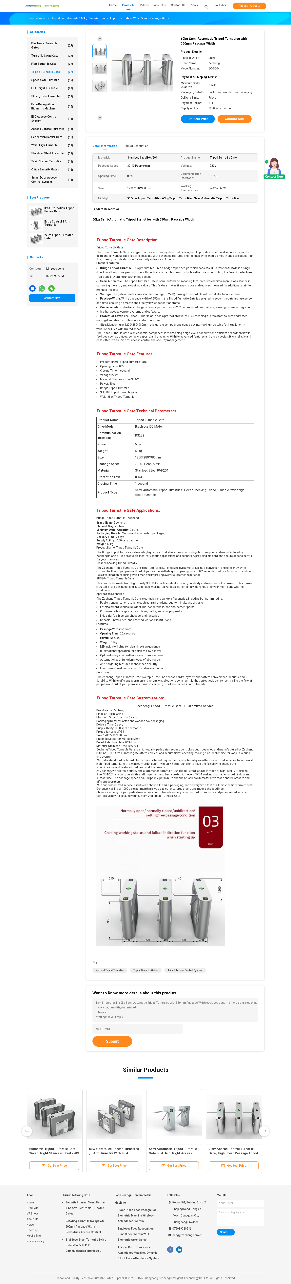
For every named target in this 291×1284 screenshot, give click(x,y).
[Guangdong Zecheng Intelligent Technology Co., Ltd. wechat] (51, 287)
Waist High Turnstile (52, 145)
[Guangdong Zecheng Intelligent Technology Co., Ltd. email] (32, 287)
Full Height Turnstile (52, 88)
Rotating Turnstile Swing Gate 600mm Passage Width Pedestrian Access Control (85, 1226)
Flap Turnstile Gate (52, 64)
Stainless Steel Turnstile (52, 153)
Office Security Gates (52, 169)
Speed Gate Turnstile (52, 80)
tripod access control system (185, 970)
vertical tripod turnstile (110, 970)
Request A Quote (249, 5)
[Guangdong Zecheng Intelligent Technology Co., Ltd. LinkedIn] (179, 1249)
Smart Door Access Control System (52, 179)
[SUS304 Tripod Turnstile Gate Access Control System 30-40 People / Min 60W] (54, 1117)
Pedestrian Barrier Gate (52, 137)
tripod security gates (145, 970)
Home (30, 1202)
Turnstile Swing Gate (52, 55)
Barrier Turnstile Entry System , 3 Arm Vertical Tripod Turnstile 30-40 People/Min (113, 1153)
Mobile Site (34, 1235)
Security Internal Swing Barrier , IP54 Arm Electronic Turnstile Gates (86, 1208)
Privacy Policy (35, 1241)
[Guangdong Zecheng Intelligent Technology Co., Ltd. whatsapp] (42, 287)
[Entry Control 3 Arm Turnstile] (36, 225)
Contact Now (52, 298)
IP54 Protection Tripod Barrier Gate (59, 209)
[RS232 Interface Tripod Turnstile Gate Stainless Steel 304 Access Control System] (174, 1117)
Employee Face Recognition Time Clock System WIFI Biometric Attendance (136, 1234)
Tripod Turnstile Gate (52, 72)
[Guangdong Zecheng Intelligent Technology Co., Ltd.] (42, 6)
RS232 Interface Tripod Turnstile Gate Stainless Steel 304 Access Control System (172, 1153)
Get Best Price (197, 119)
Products (33, 1208)
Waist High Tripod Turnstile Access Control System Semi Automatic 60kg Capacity (230, 1153)
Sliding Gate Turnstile (52, 96)
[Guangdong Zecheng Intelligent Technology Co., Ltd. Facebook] (170, 1249)
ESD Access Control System (52, 118)
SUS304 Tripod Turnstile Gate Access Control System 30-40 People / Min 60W (51, 1153)
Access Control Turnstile (52, 129)
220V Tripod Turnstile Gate (58, 236)
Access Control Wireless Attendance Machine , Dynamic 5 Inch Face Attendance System (138, 1253)
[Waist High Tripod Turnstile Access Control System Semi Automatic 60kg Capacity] (234, 1117)
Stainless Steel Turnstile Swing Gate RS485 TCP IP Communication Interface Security (86, 1246)
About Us (32, 1219)
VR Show (32, 1213)
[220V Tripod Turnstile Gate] (36, 238)
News (30, 1224)
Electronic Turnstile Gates (52, 45)
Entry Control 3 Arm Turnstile (57, 223)
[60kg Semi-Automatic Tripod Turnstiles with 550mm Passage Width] (142, 69)
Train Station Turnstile (52, 161)
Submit (112, 1041)
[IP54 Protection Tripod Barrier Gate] (36, 212)
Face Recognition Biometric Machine (52, 106)
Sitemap (32, 1230)
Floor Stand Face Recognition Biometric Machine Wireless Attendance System (137, 1215)
